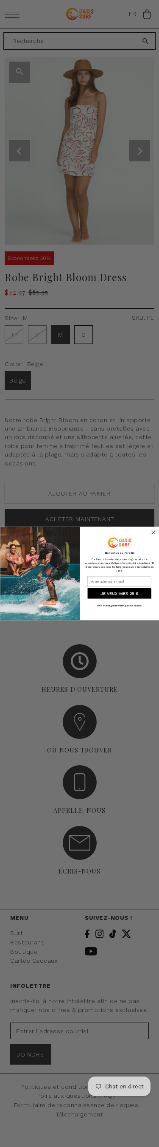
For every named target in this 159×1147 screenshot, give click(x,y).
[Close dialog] (153, 532)
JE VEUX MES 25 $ (119, 593)
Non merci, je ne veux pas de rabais (119, 605)
